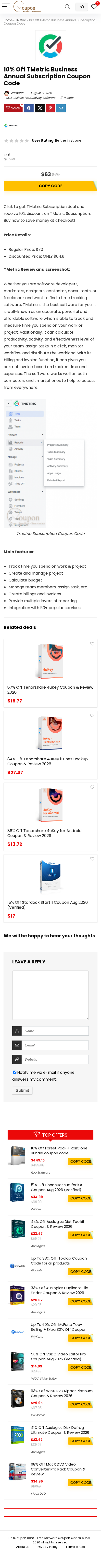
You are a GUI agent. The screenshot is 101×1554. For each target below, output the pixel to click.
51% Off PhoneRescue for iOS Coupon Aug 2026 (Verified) (57, 1187)
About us (22, 1547)
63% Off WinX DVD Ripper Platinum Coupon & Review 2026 (62, 1393)
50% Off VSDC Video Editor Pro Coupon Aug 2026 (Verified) (58, 1356)
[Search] (67, 6)
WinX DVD (38, 1415)
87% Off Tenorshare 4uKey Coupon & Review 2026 (50, 689)
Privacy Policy (48, 1547)
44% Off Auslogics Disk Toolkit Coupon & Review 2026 (58, 1224)
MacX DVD (38, 1493)
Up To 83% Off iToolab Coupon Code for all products (59, 1261)
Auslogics (38, 1246)
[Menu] (6, 6)
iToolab (36, 1270)
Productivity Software (40, 98)
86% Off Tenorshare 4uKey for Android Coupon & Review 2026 (44, 833)
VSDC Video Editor (44, 1378)
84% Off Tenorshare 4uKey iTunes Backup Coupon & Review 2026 (47, 761)
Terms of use (75, 1547)
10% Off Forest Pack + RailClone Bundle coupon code (59, 1150)
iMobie (35, 1209)
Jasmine (16, 93)
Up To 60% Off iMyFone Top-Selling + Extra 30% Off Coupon (59, 1327)
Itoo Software (40, 1172)
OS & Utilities (14, 98)
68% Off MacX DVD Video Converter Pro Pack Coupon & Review (58, 1469)
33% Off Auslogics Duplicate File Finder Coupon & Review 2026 (59, 1290)
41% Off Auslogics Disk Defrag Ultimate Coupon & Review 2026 (60, 1430)
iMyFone (37, 1336)
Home (8, 20)
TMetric (20, 20)
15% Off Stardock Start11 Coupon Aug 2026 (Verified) (47, 905)
